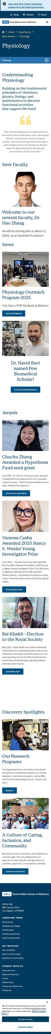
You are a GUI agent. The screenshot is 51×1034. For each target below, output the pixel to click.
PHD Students (8, 930)
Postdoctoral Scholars (11, 934)
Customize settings (25, 1027)
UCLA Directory (8, 970)
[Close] (47, 1002)
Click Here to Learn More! (16, 493)
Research (9, 790)
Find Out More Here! (14, 589)
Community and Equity (15, 871)
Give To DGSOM (8, 950)
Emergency (6, 990)
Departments (25, 32)
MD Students (7, 922)
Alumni (5, 978)
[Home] (3, 32)
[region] (25, 1015)
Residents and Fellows (11, 926)
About (11, 32)
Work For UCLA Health (11, 954)
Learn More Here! (13, 671)
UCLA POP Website (14, 313)
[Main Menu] (47, 22)
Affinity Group (7, 982)
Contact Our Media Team (12, 986)
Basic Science (8, 36)
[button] (28, 14)
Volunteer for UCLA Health (13, 958)
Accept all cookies (25, 1019)
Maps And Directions (10, 974)
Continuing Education (11, 938)
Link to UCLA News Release (25, 389)
